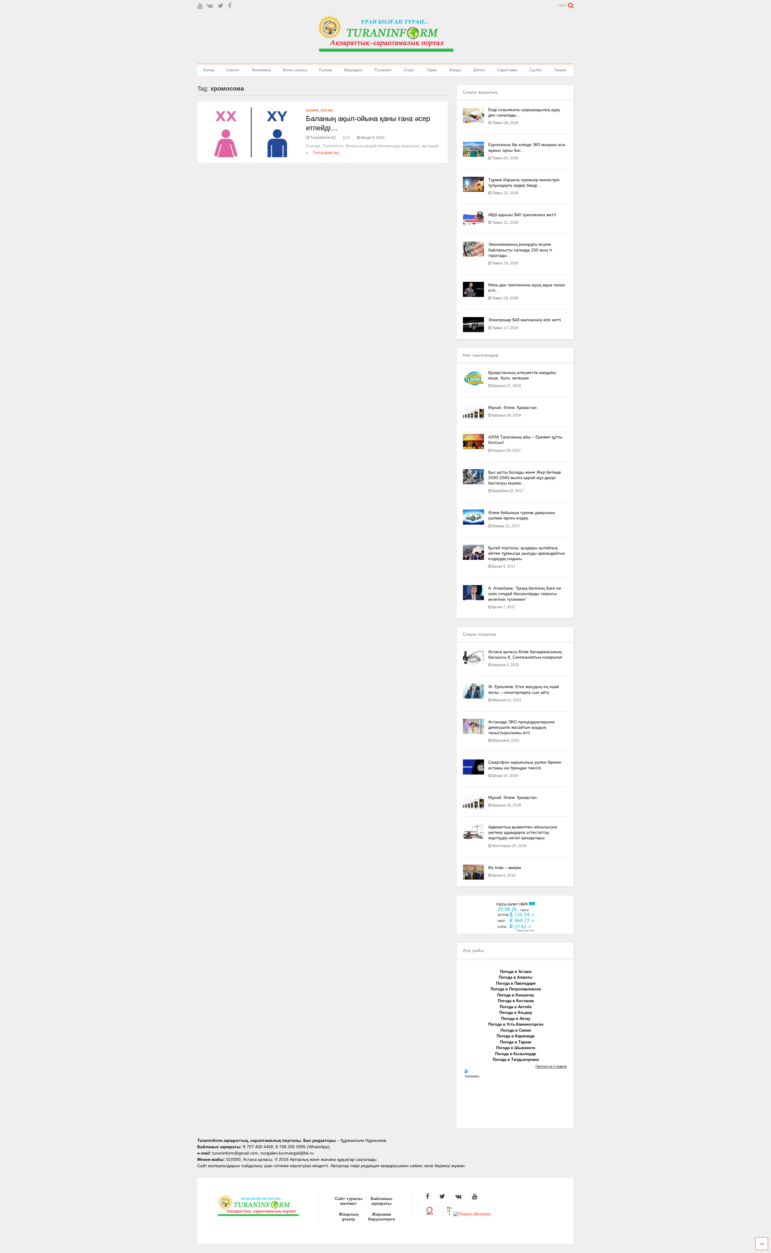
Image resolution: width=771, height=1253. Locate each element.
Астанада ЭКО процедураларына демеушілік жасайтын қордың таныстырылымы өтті (521, 727)
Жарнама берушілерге (381, 1216)
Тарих (431, 70)
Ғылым (325, 70)
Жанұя (455, 70)
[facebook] (229, 6)
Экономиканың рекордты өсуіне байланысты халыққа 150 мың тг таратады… (520, 249)
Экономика (261, 70)
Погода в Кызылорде (515, 1054)
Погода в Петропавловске (516, 989)
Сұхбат (535, 70)
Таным (560, 70)
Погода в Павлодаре (515, 983)
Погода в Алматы (515, 977)
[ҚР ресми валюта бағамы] (515, 930)
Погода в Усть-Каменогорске (515, 1024)
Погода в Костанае (516, 1001)
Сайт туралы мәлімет (348, 1201)
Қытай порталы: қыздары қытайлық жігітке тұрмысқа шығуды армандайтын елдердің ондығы (526, 553)
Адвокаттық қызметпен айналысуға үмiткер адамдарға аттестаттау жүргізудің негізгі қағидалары (522, 832)
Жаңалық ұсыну (348, 1216)
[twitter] (220, 6)
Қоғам (208, 70)
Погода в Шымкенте (515, 1048)
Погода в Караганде (516, 1036)
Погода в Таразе (515, 1042)
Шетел (479, 70)
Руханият (383, 70)
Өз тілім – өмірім (504, 867)
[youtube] (199, 6)
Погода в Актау (515, 1018)
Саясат (232, 70)
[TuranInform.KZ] (385, 56)
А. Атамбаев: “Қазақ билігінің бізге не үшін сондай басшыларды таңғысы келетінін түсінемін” (524, 593)
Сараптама (507, 70)
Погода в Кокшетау (515, 995)
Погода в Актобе (516, 1007)
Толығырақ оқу (326, 152)
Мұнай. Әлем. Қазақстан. (513, 407)
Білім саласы (295, 70)
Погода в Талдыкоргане (516, 1059)
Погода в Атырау (515, 1012)
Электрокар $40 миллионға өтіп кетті (524, 319)
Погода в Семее (516, 1030)
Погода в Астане (516, 971)
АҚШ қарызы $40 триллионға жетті (522, 214)
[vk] (210, 6)
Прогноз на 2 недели (551, 1066)
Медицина (353, 70)
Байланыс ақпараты (381, 1201)
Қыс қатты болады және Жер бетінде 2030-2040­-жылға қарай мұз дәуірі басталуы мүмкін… (524, 477)
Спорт (409, 70)
